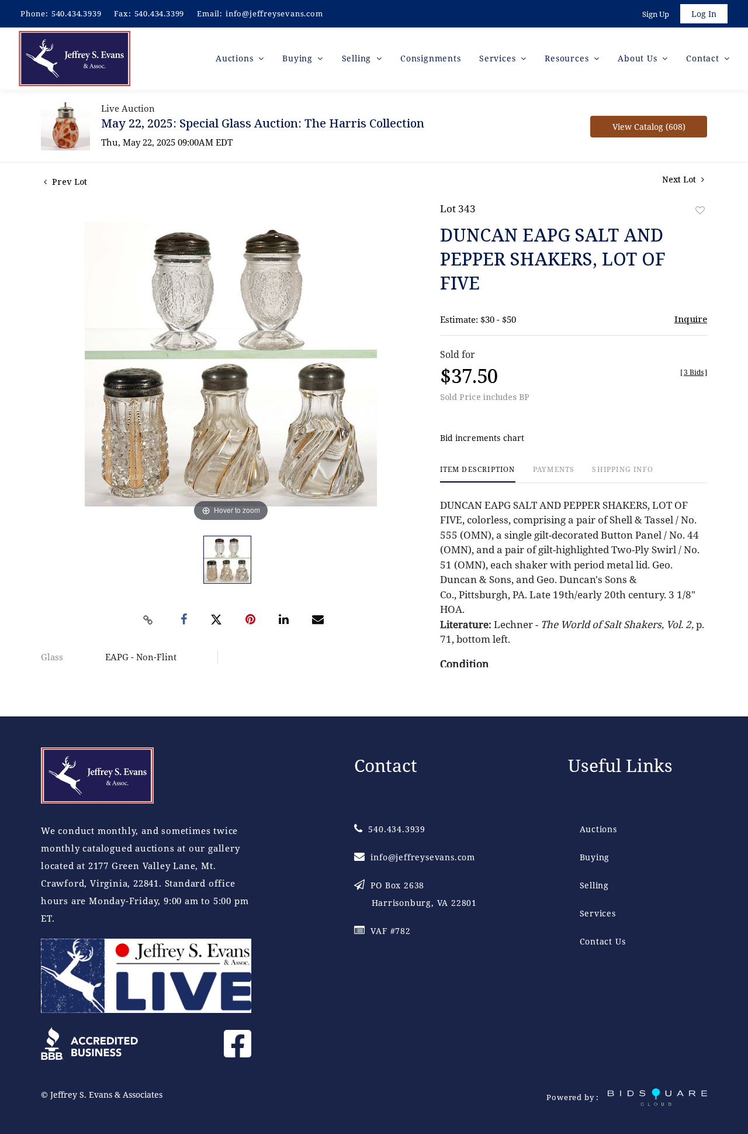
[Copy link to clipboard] (148, 620)
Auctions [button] (236, 58)
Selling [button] (358, 58)
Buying (595, 857)
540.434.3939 (76, 13)
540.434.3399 (159, 13)
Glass (52, 657)
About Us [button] (639, 58)
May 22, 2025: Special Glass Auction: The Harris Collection (262, 123)
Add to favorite (700, 210)
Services (598, 913)
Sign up (655, 14)
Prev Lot (68, 181)
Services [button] (498, 58)
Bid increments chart (482, 437)
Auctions (598, 829)
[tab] (477, 474)
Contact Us (603, 941)
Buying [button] (299, 58)
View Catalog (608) (648, 126)
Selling (595, 885)
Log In (703, 13)
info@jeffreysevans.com (274, 13)
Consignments (430, 58)
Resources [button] (568, 58)
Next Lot (680, 179)
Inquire (690, 319)
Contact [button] (704, 58)
